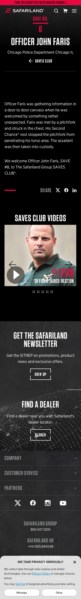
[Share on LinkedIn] (74, 190)
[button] (12, 264)
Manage (21, 592)
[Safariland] (24, 10)
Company (13, 458)
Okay (59, 592)
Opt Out (20, 584)
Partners (13, 487)
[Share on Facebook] (66, 190)
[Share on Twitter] (58, 190)
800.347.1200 (40, 529)
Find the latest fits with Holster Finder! (40, 2)
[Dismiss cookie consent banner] (75, 561)
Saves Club (43, 61)
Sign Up (41, 374)
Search (40, 435)
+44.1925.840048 (40, 546)
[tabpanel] (40, 255)
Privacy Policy (41, 573)
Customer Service (21, 473)
